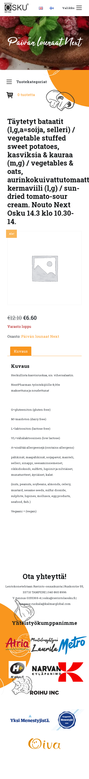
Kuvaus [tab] (21, 351)
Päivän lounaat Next (40, 336)
